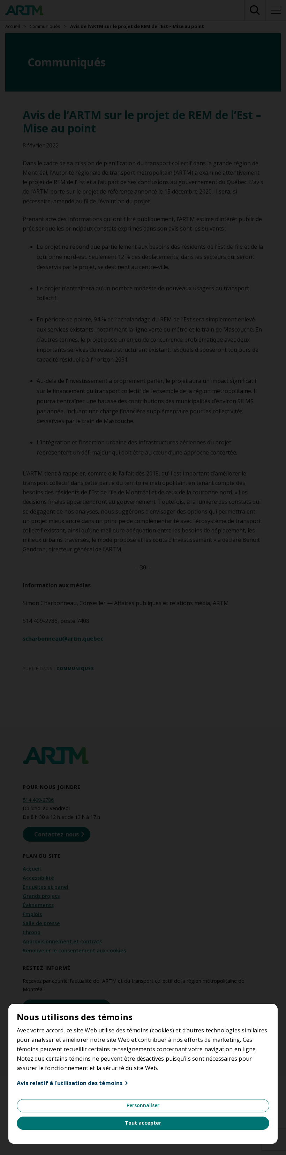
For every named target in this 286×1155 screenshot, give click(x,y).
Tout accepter (143, 1122)
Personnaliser (143, 1105)
